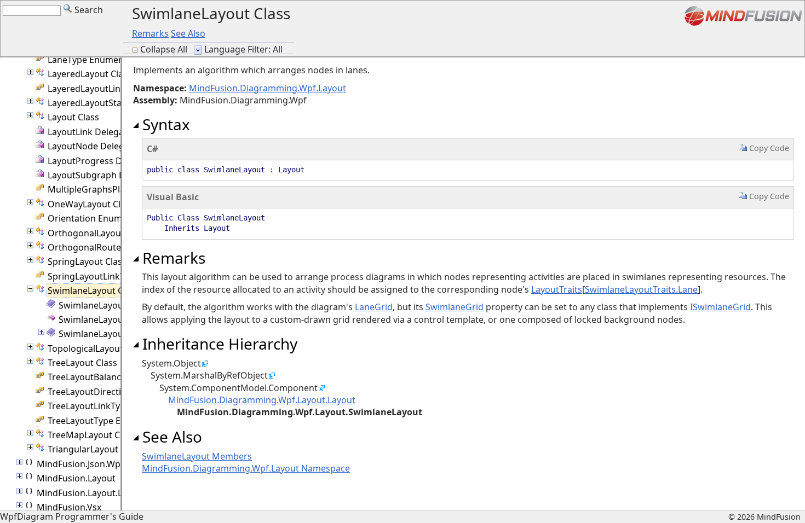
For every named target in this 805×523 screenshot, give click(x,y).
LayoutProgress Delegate (100, 161)
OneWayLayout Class (91, 204)
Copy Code (768, 148)
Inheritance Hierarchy (218, 343)
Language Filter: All (243, 49)
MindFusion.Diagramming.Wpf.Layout (267, 88)
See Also (188, 33)
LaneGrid (374, 307)
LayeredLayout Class (90, 74)
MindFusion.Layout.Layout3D (97, 493)
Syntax (164, 124)
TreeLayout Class (82, 363)
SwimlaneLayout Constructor (119, 319)
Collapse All (164, 49)
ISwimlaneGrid (720, 307)
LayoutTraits (556, 289)
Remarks (150, 33)
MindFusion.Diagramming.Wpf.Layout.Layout (261, 400)
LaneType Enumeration (95, 60)
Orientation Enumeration (100, 218)
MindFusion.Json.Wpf (80, 464)
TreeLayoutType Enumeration (109, 421)
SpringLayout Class (87, 261)
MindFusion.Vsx (69, 507)
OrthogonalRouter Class (98, 247)
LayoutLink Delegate (90, 132)
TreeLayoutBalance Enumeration (115, 377)
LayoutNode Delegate (92, 146)
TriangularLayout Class (95, 449)
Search (87, 10)
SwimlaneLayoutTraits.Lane (641, 289)
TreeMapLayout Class (92, 435)
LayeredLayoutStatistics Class (108, 103)
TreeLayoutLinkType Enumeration (117, 406)
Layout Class (73, 117)
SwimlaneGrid (455, 307)
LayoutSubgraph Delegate (102, 175)
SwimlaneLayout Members (114, 305)
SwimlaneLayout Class (93, 290)
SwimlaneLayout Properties (116, 334)
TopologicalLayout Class (97, 348)
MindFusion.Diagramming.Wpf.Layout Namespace (246, 468)
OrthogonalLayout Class (98, 233)
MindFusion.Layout (76, 478)
